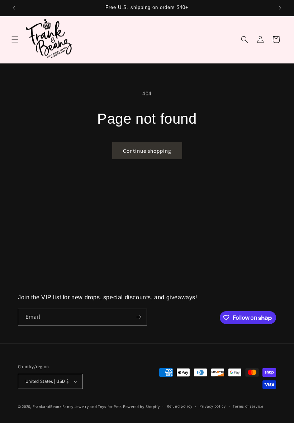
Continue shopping (147, 150)
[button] (15, 39)
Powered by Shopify (141, 406)
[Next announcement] (280, 8)
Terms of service (248, 406)
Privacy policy (212, 406)
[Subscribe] (139, 317)
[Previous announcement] (14, 8)
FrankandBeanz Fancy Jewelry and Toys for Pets (77, 406)
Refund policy (179, 406)
